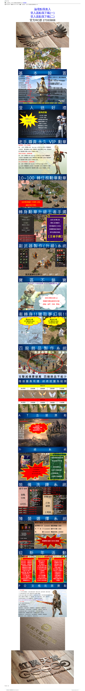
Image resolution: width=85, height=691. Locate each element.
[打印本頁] (24, 2)
